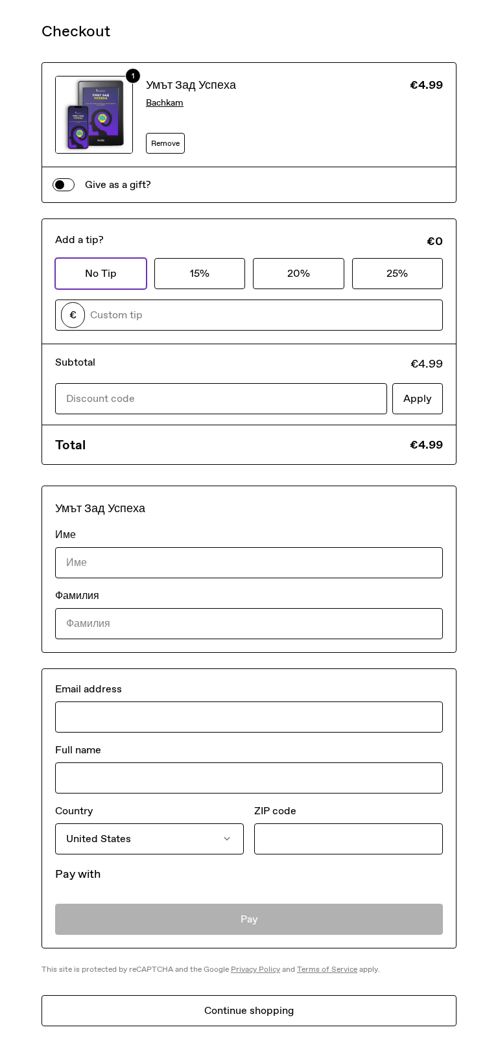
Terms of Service (327, 969)
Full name (78, 750)
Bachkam (165, 102)
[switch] (64, 184)
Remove (165, 143)
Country (74, 811)
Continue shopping (249, 1010)
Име (65, 534)
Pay (249, 919)
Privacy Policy (255, 969)
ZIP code (275, 811)
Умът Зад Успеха (191, 85)
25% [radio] (397, 273)
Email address (88, 689)
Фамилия (77, 595)
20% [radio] (298, 273)
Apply (417, 398)
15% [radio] (199, 273)
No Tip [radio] (101, 273)
